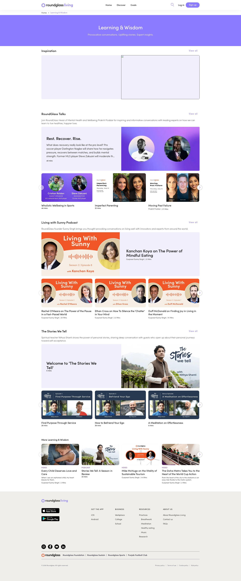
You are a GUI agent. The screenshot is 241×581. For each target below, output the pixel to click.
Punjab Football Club (137, 555)
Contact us (168, 519)
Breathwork (146, 519)
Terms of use (171, 565)
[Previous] (41, 187)
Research (143, 536)
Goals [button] (133, 5)
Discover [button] (121, 5)
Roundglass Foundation (73, 555)
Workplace (120, 515)
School (118, 523)
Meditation (146, 523)
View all (193, 50)
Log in (181, 5)
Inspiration (48, 51)
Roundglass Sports (116, 555)
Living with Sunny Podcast (59, 222)
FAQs (165, 523)
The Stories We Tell (54, 331)
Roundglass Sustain (96, 555)
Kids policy (194, 565)
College (118, 519)
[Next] (199, 187)
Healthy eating (148, 527)
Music (143, 532)
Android (94, 519)
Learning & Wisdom (58, 12)
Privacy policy (160, 565)
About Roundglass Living (174, 515)
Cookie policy (183, 565)
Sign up (193, 4)
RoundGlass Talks (53, 114)
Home (109, 5)
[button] (172, 5)
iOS (92, 515)
